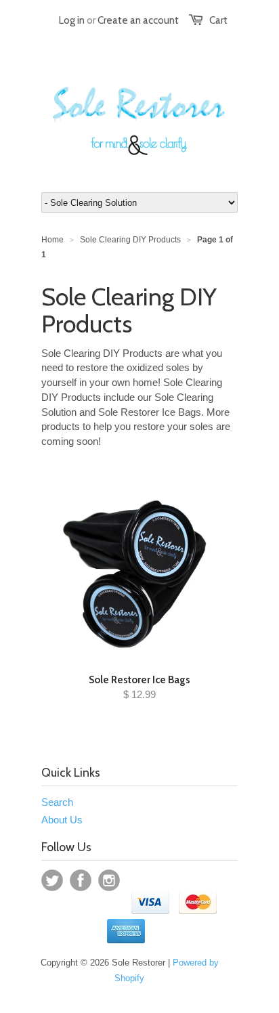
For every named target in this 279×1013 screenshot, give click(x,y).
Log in (72, 20)
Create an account (138, 20)
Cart (218, 20)
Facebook (80, 880)
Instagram (109, 880)
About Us (62, 819)
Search (57, 802)
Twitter (52, 880)
